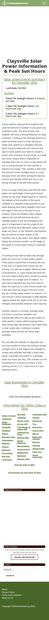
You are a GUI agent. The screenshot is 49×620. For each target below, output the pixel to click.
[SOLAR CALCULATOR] (24, 566)
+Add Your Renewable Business (24, 396)
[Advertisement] (24, 34)
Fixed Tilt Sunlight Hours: (20, 98)
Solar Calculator (24, 557)
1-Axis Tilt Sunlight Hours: (20, 106)
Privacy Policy (8, 592)
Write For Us (7, 598)
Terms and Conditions (11, 595)
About (4, 589)
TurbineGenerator (17, 3)
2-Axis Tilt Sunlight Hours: (20, 113)
